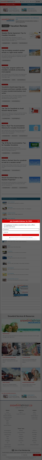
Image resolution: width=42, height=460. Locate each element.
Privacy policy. (30, 237)
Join (21, 235)
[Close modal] (38, 221)
